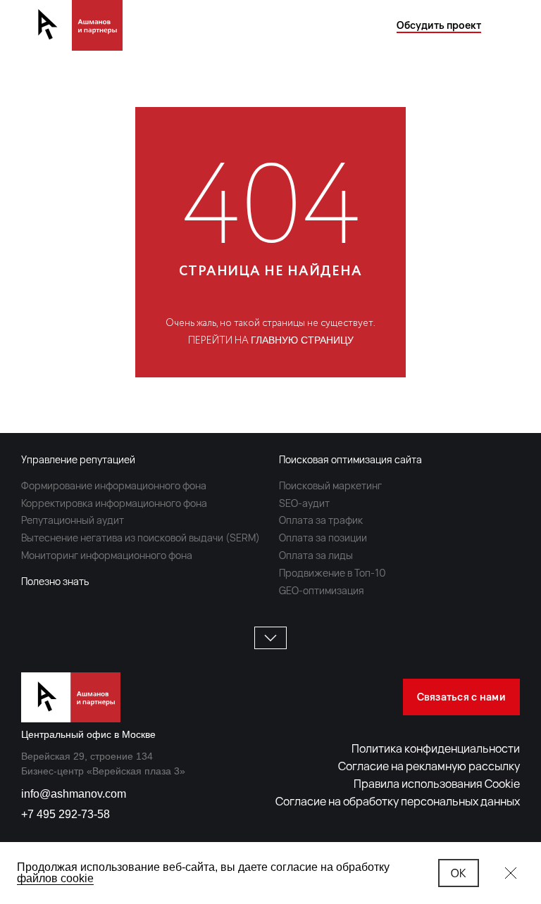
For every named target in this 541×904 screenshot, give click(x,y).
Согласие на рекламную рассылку (429, 766)
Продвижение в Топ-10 (332, 572)
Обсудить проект (439, 25)
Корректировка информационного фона (114, 503)
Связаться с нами (461, 696)
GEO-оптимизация (321, 590)
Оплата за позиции (323, 537)
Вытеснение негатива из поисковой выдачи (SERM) (140, 537)
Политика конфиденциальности (436, 748)
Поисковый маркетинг (330, 485)
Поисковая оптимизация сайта (350, 459)
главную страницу (302, 340)
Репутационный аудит (72, 520)
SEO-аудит (304, 503)
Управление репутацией (78, 459)
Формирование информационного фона (113, 485)
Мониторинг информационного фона (106, 555)
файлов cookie (55, 878)
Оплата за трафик (321, 520)
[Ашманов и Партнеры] (72, 25)
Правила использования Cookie (437, 783)
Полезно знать (55, 581)
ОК (458, 873)
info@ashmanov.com (73, 794)
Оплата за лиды (316, 555)
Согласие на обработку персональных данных (397, 801)
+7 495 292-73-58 (65, 814)
